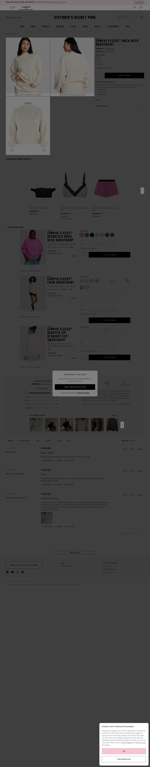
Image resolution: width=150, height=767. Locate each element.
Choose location (83, 393)
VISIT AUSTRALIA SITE (75, 387)
